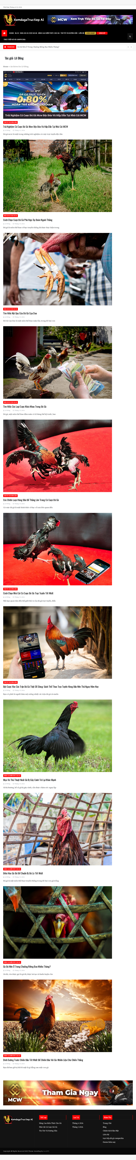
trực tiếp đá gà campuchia (14, 39)
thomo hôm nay (109, 1142)
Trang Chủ (107, 1123)
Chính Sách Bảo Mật (111, 1131)
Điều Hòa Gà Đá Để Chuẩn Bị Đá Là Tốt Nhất (23, 873)
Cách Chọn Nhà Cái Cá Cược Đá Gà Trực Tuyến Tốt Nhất (28, 593)
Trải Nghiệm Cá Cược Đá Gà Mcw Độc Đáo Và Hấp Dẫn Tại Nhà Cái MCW (35, 126)
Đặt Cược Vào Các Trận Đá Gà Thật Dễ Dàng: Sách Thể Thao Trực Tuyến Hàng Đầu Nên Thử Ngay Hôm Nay (51, 686)
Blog (17, 33)
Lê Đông (7, 130)
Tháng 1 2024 (77, 1127)
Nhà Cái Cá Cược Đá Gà (28, 33)
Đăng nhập (90, 33)
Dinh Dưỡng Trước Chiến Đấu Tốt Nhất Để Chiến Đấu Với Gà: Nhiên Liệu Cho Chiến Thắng (43, 1060)
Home (11, 33)
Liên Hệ (81, 33)
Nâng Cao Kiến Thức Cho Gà (49, 33)
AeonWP (46, 1151)
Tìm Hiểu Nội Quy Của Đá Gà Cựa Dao (20, 313)
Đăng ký (102, 33)
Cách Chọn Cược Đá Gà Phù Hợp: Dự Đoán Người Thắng (27, 220)
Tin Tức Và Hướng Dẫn (69, 33)
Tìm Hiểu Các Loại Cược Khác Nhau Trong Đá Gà (24, 406)
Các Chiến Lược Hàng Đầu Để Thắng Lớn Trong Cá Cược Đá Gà (31, 500)
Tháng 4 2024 (77, 1123)
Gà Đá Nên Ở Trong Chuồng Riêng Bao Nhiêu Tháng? (27, 966)
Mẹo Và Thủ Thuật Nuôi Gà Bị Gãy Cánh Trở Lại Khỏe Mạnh (40, 47)
